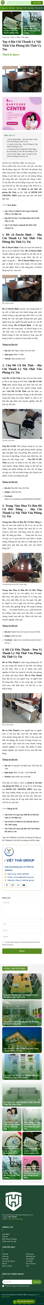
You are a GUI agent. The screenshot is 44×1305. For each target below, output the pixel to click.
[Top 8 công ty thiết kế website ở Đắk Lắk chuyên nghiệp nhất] (12, 23)
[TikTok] (18, 885)
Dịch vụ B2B (15, 37)
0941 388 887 (12, 1217)
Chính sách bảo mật (24, 1286)
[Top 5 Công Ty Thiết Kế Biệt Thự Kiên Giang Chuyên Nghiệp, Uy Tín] (22, 1040)
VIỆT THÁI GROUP (20, 860)
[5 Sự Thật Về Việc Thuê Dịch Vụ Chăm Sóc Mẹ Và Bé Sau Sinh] (12, 1119)
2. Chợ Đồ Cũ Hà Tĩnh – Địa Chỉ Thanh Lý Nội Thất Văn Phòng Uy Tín (22, 145)
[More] (34, 60)
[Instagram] (12, 885)
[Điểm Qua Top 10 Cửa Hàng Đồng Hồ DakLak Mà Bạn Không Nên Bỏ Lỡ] (12, 1143)
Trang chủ (5, 37)
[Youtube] (24, 885)
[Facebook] (7, 885)
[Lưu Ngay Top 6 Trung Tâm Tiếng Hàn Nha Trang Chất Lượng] (32, 23)
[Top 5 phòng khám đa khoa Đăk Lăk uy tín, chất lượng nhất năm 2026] (32, 1119)
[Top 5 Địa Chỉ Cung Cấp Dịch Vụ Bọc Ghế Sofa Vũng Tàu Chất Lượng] (22, 1094)
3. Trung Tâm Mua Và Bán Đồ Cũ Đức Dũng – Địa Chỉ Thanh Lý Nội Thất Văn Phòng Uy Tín (22, 150)
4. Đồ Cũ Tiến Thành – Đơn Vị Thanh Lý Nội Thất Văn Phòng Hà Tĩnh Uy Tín (22, 155)
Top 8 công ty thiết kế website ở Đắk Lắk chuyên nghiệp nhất (11, 30)
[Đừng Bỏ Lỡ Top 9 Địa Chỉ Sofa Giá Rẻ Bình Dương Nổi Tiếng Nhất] (22, 1013)
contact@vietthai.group (23, 877)
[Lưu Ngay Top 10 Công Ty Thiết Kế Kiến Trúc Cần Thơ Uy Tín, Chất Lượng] (22, 1067)
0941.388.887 (23, 874)
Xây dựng (25, 37)
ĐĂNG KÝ (37, 1282)
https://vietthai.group (24, 880)
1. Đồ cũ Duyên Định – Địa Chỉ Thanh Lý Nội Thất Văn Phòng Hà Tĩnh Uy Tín (22, 141)
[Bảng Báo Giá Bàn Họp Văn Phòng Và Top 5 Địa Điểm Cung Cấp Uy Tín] (22, 986)
